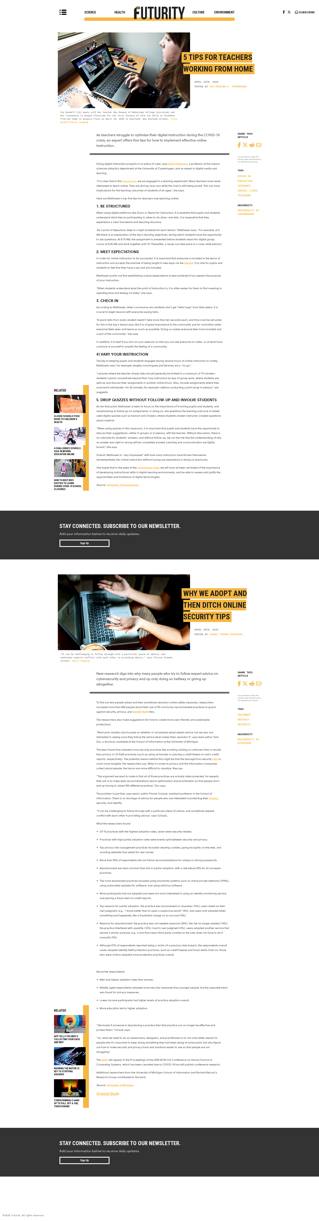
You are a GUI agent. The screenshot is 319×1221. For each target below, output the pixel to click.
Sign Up (84, 543)
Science (90, 12)
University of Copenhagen (248, 212)
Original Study (107, 1094)
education (245, 181)
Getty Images (80, 661)
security (244, 724)
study (104, 1059)
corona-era (129, 181)
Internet (244, 186)
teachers (244, 195)
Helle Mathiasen (177, 163)
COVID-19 (244, 176)
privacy (243, 719)
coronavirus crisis (148, 467)
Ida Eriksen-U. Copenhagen (228, 86)
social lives (248, 190)
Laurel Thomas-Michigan (225, 634)
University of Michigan (248, 741)
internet (188, 263)
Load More (159, 1188)
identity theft (140, 711)
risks (215, 759)
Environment (224, 12)
